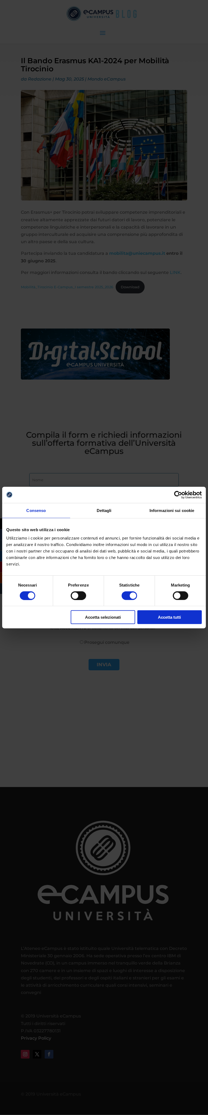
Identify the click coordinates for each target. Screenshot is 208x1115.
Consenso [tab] (36, 510)
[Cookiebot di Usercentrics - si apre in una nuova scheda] (178, 495)
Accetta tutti (169, 617)
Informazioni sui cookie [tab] (172, 510)
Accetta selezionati (103, 617)
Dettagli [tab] (104, 510)
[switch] (78, 595)
